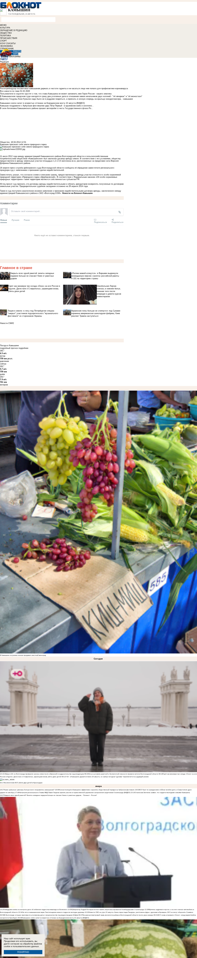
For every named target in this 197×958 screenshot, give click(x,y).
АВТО (15, 54)
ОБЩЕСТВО (6, 33)
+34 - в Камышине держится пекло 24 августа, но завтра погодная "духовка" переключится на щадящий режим (107, 777)
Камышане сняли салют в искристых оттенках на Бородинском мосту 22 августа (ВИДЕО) (55, 918)
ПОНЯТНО (23, 952)
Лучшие (15, 219)
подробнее (23, 348)
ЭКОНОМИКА (6, 46)
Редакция (4, 62)
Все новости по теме (9, 91)
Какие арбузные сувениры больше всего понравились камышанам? (29, 790)
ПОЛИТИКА (5, 35)
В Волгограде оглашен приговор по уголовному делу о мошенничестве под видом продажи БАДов (41, 915)
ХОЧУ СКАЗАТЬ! (8, 43)
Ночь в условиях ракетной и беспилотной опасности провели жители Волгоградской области (123, 774)
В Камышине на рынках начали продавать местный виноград (23, 655)
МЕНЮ (3, 25)
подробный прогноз (9, 348)
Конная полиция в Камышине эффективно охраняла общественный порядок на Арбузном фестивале (97, 790)
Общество (5, 142)
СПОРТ (3, 41)
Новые (3, 219)
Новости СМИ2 (7, 323)
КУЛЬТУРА (5, 28)
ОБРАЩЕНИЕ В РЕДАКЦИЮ (13, 30)
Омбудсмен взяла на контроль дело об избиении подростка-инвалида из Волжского (35, 909)
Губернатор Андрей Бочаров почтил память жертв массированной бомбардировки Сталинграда (108, 909)
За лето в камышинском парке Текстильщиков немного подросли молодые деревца (53, 912)
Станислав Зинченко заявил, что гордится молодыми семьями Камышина (162, 792)
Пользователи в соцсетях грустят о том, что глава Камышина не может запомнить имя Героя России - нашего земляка (55, 94)
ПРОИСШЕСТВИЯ (8, 38)
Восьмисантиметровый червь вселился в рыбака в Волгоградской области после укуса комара (118, 915)
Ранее (27, 219)
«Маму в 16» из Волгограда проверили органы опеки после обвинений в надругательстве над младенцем (44, 774)
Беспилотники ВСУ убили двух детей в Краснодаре (23, 783)
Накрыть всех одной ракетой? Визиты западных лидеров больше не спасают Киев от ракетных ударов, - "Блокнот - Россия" (50, 795)
